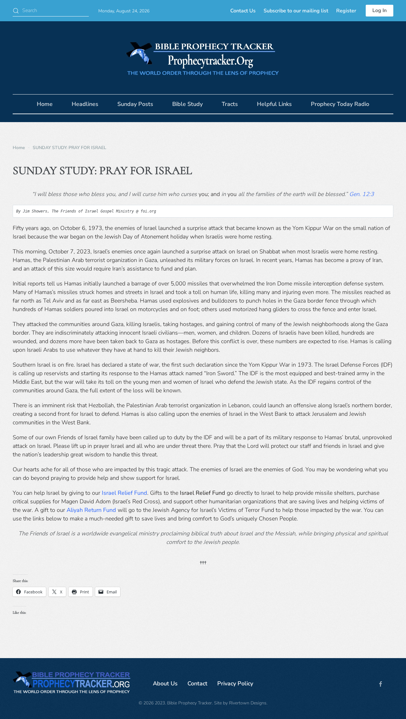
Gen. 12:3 (361, 194)
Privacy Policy (235, 683)
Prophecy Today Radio (340, 104)
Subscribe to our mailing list (296, 10)
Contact (197, 683)
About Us (165, 683)
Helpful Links (274, 104)
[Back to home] (203, 58)
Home (45, 104)
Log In (379, 10)
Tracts (230, 104)
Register (346, 10)
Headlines (85, 104)
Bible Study (187, 104)
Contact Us (243, 10)
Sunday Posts (135, 104)
